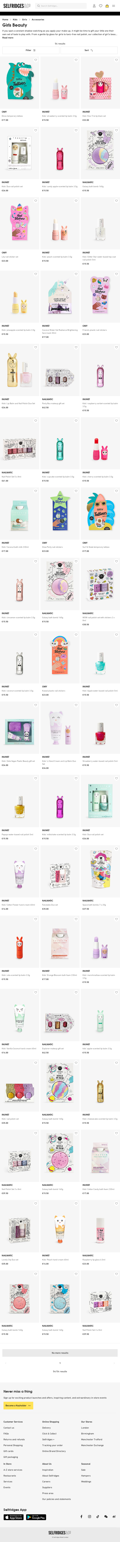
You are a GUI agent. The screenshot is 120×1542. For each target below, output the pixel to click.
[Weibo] (114, 1518)
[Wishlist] (101, 6)
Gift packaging (11, 1457)
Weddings (86, 1481)
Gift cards (8, 1451)
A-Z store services (13, 1469)
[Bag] (107, 6)
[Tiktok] (97, 1518)
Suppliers (47, 1487)
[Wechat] (106, 1518)
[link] (19, 115)
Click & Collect (49, 1433)
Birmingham (87, 1433)
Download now (77, 13)
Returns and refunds (14, 1439)
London (85, 1427)
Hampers (86, 1475)
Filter (28, 50)
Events (7, 1487)
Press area (47, 1493)
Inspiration (47, 1469)
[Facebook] (81, 1518)
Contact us (9, 1427)
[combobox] (63, 5)
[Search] (38, 6)
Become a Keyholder (16, 1405)
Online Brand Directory (54, 1451)
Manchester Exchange (92, 1445)
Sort (87, 50)
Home (5, 19)
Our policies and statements (56, 1499)
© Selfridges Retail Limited (60, 1537)
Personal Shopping (13, 1445)
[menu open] (113, 6)
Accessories (38, 19)
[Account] (94, 6)
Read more (7, 37)
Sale (83, 1469)
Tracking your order (52, 1445)
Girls (24, 19)
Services (8, 1481)
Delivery (46, 1427)
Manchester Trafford (91, 1439)
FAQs (6, 1433)
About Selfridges (50, 1475)
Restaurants (10, 1475)
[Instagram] (89, 1518)
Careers (46, 1481)
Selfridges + (48, 1439)
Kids (15, 19)
